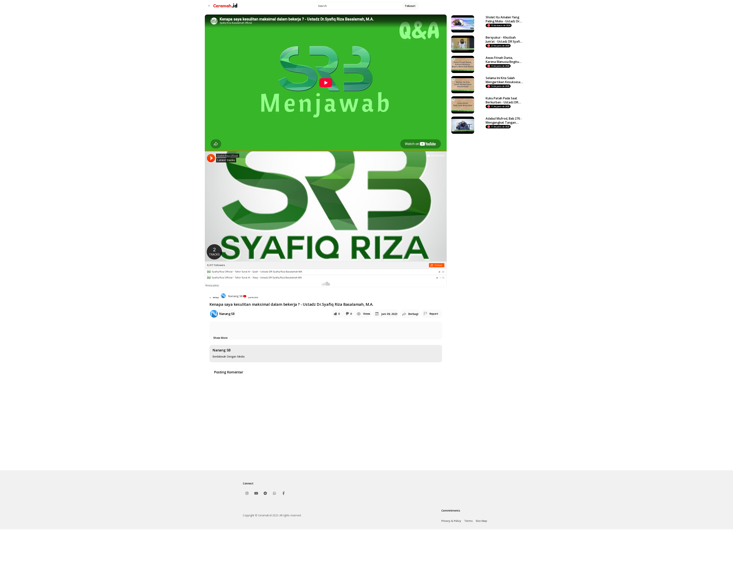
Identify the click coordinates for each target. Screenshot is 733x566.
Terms (468, 521)
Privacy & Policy (451, 521)
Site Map (481, 521)
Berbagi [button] (216, 297)
